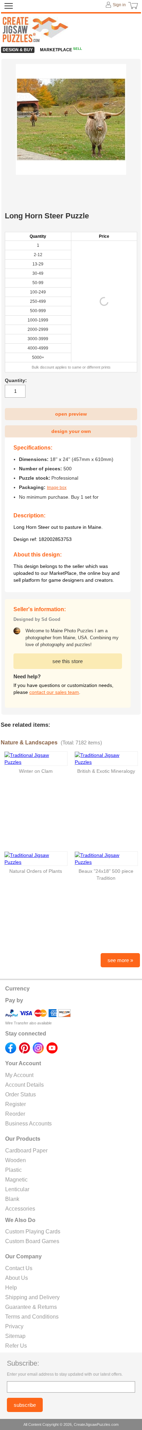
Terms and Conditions (32, 1317)
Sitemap (15, 1336)
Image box (57, 487)
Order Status (20, 1094)
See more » (120, 960)
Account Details (24, 1085)
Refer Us (16, 1346)
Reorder (15, 1114)
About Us (16, 1278)
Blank (12, 1199)
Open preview (71, 414)
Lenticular (17, 1189)
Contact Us (18, 1268)
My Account (19, 1075)
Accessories (20, 1209)
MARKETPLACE (61, 49)
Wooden (15, 1160)
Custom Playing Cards (32, 1231)
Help (11, 1288)
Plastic (13, 1170)
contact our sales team (54, 692)
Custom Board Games (32, 1241)
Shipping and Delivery (32, 1297)
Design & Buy (18, 49)
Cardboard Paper (26, 1150)
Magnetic (16, 1180)
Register (15, 1104)
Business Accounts (28, 1123)
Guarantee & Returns (31, 1307)
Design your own (71, 431)
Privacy (14, 1326)
